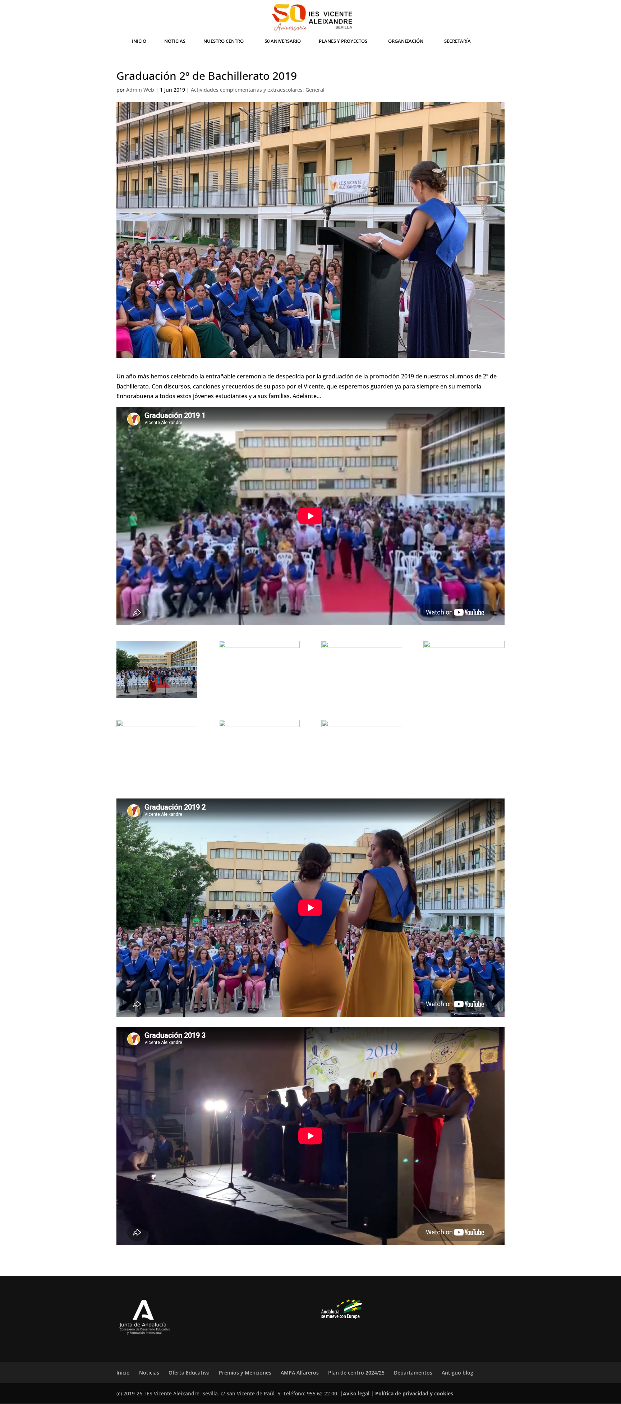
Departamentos (413, 1372)
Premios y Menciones (245, 1372)
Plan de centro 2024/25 (356, 1372)
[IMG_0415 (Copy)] (259, 669)
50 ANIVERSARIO (282, 41)
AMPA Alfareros (300, 1372)
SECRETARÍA (457, 41)
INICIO (139, 41)
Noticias (149, 1372)
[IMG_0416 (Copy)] (361, 669)
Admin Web (140, 89)
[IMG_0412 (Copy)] (156, 669)
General (315, 89)
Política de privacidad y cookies (414, 1393)
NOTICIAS (174, 41)
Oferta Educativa (189, 1372)
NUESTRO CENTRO (223, 41)
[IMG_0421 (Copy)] (361, 748)
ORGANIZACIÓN (405, 41)
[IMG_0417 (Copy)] (463, 669)
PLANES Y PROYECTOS (343, 41)
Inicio (123, 1372)
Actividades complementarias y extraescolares (247, 89)
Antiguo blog (457, 1372)
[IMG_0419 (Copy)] (156, 748)
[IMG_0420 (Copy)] (259, 748)
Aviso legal (356, 1393)
